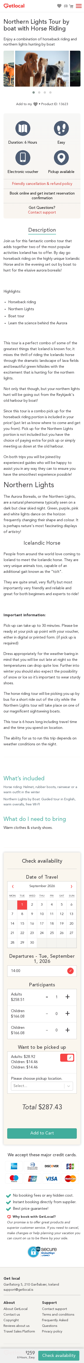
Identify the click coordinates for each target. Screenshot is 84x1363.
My (59, 6)
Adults (17, 997)
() (66, 6)
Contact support (42, 212)
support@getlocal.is (18, 1289)
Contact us (12, 1314)
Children (17, 1013)
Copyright (11, 1320)
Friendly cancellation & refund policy (42, 184)
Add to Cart (42, 1133)
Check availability (59, 1356)
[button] (33, 92)
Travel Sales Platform (19, 1331)
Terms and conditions (58, 1314)
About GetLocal (16, 1309)
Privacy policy (52, 1331)
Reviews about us (16, 1326)
